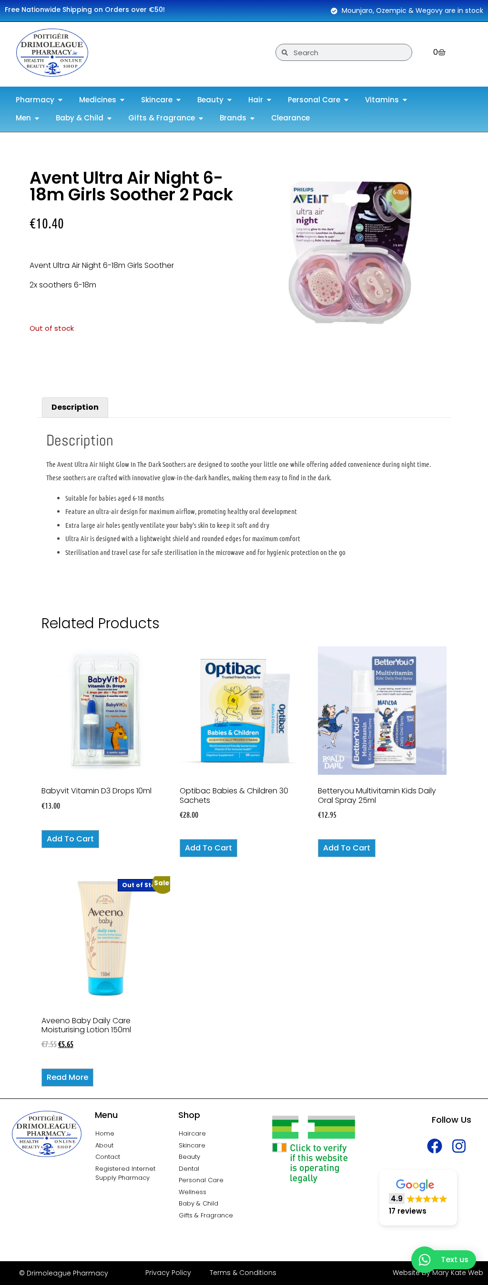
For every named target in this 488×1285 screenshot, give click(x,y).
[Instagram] (459, 1146)
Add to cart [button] (70, 838)
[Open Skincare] (178, 100)
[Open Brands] (252, 118)
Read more (67, 1077)
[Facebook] (435, 1146)
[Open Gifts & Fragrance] (200, 118)
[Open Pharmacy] (60, 100)
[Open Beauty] (229, 100)
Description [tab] (75, 407)
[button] (418, 1198)
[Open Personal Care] (346, 100)
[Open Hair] (269, 100)
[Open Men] (37, 118)
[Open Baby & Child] (109, 118)
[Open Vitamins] (404, 100)
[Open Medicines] (122, 100)
